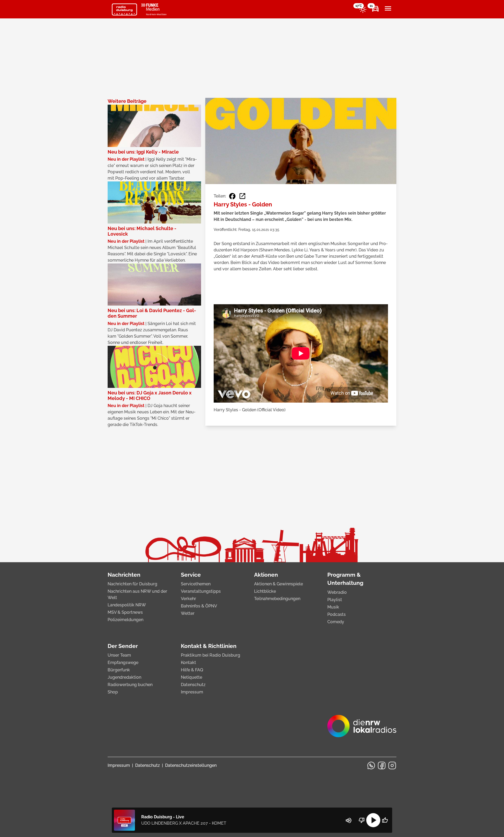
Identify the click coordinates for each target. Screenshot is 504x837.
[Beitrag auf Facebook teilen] (232, 196)
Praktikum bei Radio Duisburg (210, 655)
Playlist (334, 599)
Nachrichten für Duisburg (132, 583)
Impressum (192, 691)
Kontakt (188, 662)
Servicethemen (196, 583)
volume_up (348, 820)
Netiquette (191, 677)
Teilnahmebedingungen (277, 598)
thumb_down (362, 820)
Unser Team (119, 655)
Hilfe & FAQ (192, 669)
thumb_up (385, 820)
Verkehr (188, 598)
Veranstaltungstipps (201, 591)
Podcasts (336, 614)
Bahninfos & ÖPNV (199, 605)
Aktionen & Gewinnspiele (278, 583)
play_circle (373, 820)
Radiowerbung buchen (130, 684)
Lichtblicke (265, 591)
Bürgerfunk (119, 669)
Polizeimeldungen (125, 619)
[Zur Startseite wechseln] (124, 9)
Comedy (335, 621)
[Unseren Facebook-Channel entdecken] (381, 765)
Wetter (188, 613)
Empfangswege (123, 662)
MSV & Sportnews (125, 612)
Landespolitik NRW (127, 604)
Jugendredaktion (124, 677)
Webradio (337, 592)
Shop (113, 691)
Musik (333, 607)
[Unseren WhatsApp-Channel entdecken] (371, 765)
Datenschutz (193, 684)
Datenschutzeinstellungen (191, 765)
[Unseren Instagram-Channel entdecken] (392, 765)
